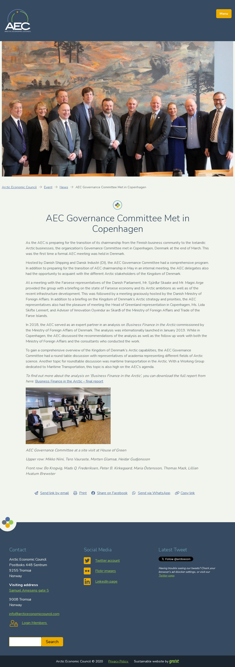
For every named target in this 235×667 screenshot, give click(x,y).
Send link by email (54, 493)
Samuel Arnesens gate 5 (29, 590)
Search (52, 641)
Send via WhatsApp (154, 493)
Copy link (188, 493)
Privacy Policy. (118, 661)
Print (83, 493)
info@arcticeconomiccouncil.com (34, 613)
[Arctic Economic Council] (18, 20)
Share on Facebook (112, 493)
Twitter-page (166, 575)
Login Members (35, 622)
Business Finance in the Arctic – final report (69, 381)
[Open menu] (224, 13)
